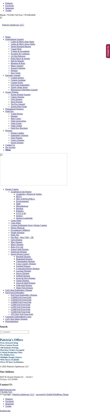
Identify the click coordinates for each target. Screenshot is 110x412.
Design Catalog (12, 189)
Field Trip (15, 235)
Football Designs (23, 266)
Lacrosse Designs (23, 271)
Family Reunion (17, 232)
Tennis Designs (22, 280)
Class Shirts (16, 223)
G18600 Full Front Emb (21, 302)
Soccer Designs (22, 273)
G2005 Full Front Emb (20, 307)
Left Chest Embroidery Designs (18, 290)
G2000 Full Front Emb (20, 304)
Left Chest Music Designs (16, 319)
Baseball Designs (23, 256)
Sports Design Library (20, 254)
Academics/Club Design (21, 192)
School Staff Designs (20, 249)
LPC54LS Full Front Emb (22, 314)
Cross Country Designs (26, 264)
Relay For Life (17, 247)
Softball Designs (23, 276)
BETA (19, 196)
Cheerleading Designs (25, 261)
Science (19, 216)
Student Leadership (24, 218)
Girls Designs (16, 240)
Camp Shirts (16, 220)
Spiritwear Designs (19, 252)
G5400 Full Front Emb (20, 312)
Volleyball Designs (24, 285)
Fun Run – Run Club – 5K (22, 237)
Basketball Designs (24, 259)
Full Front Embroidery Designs (24, 295)
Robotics (20, 211)
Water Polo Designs (24, 288)
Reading (19, 208)
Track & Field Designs (25, 283)
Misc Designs (16, 242)
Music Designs (17, 244)
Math (18, 204)
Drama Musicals (18, 228)
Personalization (11, 321)
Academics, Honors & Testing (29, 194)
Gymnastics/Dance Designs (27, 268)
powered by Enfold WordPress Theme (52, 394)
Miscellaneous (22, 206)
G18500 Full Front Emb (21, 300)
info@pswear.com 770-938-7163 (7, 391)
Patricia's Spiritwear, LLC (23, 394)
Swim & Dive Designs (25, 278)
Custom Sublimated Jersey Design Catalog (29, 225)
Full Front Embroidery (14, 292)
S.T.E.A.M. (21, 213)
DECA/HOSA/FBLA (25, 199)
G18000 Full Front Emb (21, 297)
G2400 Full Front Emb (20, 309)
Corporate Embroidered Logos (18, 317)
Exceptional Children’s (20, 230)
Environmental (22, 201)
